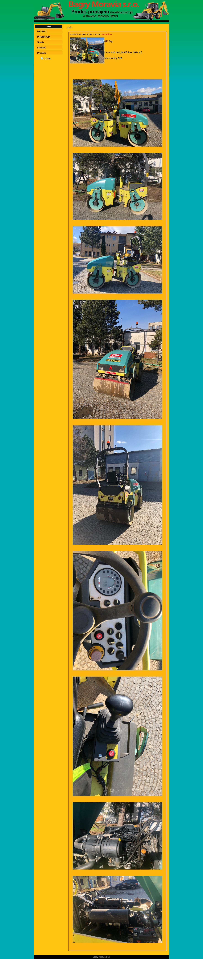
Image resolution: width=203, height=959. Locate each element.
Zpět (69, 27)
